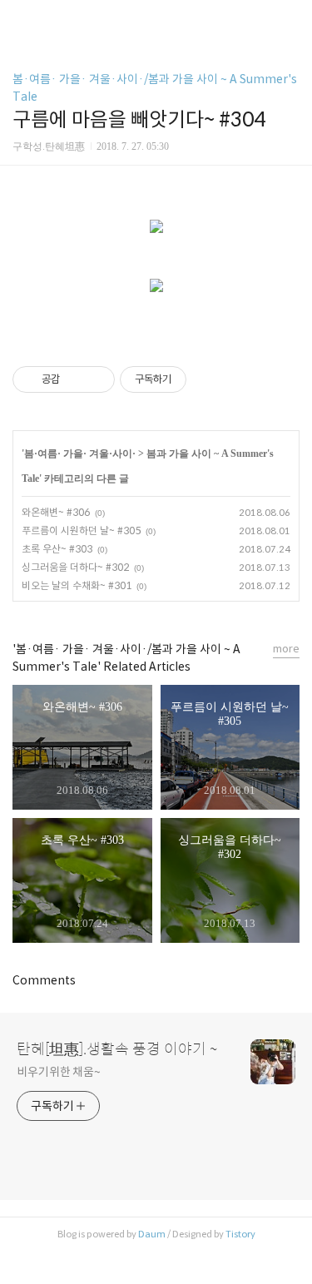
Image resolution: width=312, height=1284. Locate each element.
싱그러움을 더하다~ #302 (75, 567)
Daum (152, 1234)
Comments (44, 980)
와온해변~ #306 (56, 512)
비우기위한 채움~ (59, 1071)
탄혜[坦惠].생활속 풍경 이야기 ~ (117, 1049)
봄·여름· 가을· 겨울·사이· (80, 453)
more (286, 649)
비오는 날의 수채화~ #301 (76, 585)
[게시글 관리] (96, 379)
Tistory (240, 1234)
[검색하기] (291, 18)
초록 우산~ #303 (57, 549)
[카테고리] (20, 18)
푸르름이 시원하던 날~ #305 (81, 530)
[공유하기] (75, 379)
